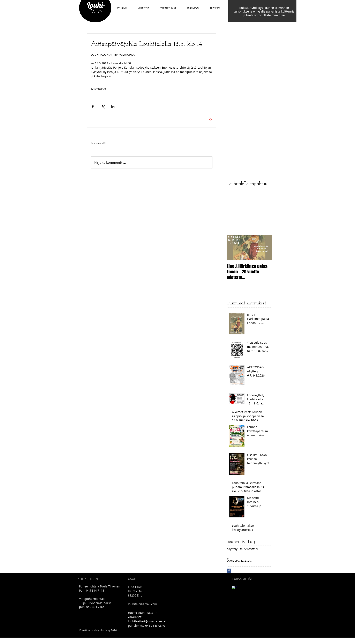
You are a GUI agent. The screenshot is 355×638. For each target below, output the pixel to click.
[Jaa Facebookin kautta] (93, 106)
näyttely (232, 549)
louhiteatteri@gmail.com (145, 621)
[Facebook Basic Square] (229, 571)
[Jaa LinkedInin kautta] (113, 106)
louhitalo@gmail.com (142, 604)
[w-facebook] (234, 588)
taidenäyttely (249, 549)
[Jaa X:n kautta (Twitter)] (103, 106)
